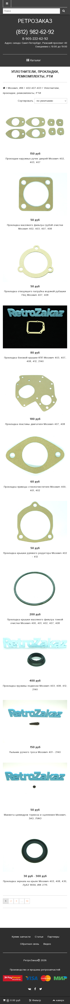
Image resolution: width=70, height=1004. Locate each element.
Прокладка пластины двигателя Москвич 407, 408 (35, 424)
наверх (60, 1000)
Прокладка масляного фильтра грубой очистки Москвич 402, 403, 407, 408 (35, 227)
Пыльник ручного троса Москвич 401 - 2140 (35, 752)
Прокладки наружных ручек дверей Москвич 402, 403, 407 (35, 160)
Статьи (38, 937)
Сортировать (25, 101)
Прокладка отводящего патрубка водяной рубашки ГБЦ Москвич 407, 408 (35, 293)
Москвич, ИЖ (15, 88)
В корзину (36, 128)
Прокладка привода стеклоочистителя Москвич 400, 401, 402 (35, 488)
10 (27, 901)
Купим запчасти (21, 937)
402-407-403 (33, 88)
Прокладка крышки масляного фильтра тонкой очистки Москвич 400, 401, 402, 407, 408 (35, 621)
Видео (47, 944)
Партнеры (53, 937)
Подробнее (36, 850)
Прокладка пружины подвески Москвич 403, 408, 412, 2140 (35, 687)
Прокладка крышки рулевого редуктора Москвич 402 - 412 (35, 555)
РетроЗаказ (35, 21)
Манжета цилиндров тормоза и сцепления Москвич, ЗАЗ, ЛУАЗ (35, 816)
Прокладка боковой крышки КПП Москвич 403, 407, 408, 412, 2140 (35, 359)
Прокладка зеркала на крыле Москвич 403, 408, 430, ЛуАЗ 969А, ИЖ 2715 (35, 883)
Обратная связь (29, 944)
